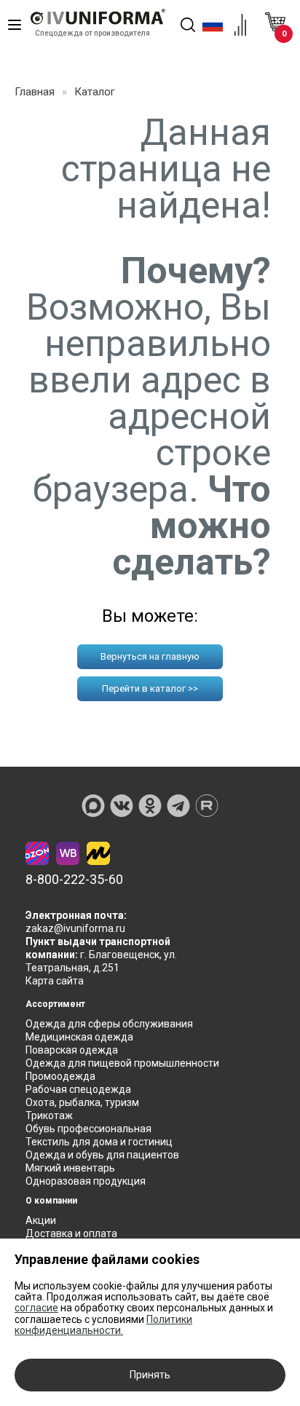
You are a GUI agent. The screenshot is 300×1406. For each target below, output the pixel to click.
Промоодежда (60, 1076)
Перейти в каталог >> (150, 688)
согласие (36, 1308)
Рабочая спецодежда (78, 1089)
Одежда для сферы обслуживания (109, 1024)
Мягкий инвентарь (70, 1168)
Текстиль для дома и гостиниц (99, 1142)
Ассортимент (55, 1004)
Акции (40, 1220)
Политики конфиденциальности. (103, 1325)
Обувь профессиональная (88, 1128)
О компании (51, 1201)
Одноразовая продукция (85, 1181)
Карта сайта (54, 981)
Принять (150, 1375)
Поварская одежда (71, 1050)
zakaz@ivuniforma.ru (75, 928)
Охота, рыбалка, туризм (82, 1102)
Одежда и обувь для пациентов (102, 1155)
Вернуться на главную (150, 656)
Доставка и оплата (71, 1233)
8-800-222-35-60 (74, 879)
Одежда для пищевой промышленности (122, 1063)
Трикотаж (49, 1115)
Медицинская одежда (79, 1037)
